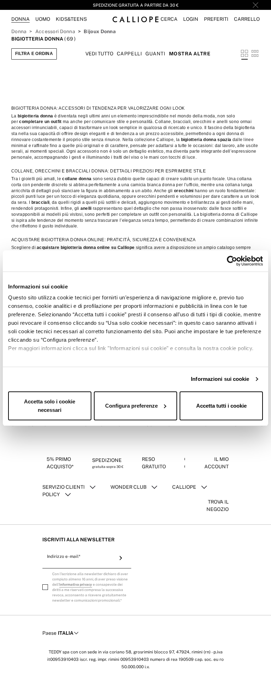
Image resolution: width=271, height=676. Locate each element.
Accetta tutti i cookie (221, 406)
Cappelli (129, 53)
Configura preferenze (131, 406)
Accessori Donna (55, 31)
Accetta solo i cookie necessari (49, 405)
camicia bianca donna (153, 184)
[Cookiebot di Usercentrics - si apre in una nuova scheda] (232, 261)
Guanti (155, 53)
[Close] (255, 5)
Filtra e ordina (34, 53)
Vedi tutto (99, 53)
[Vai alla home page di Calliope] (135, 19)
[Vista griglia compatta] (255, 54)
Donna (18, 31)
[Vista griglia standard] (244, 54)
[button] (169, 19)
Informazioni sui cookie (220, 379)
